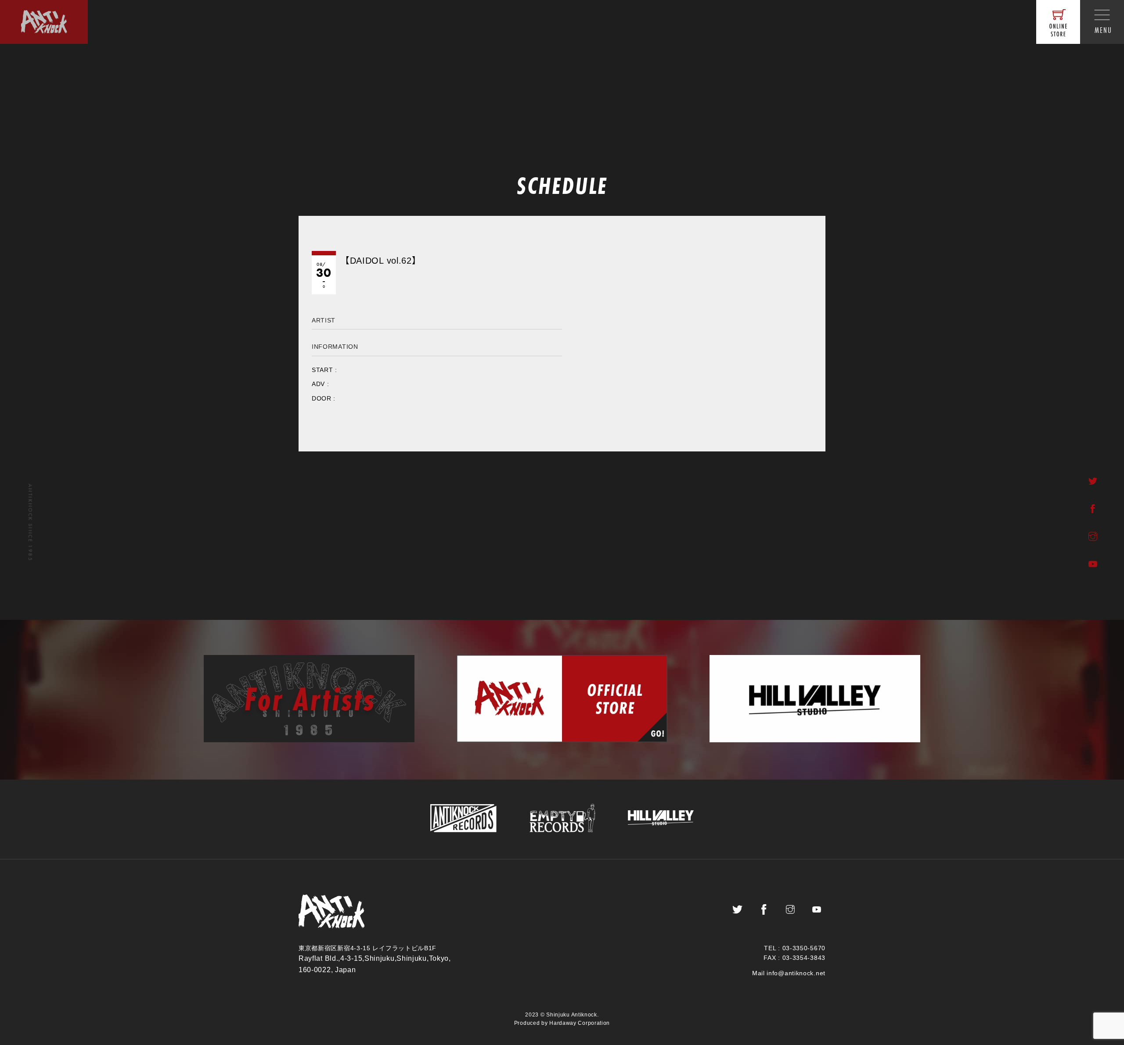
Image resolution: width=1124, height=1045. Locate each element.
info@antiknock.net (796, 973)
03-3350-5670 (803, 948)
